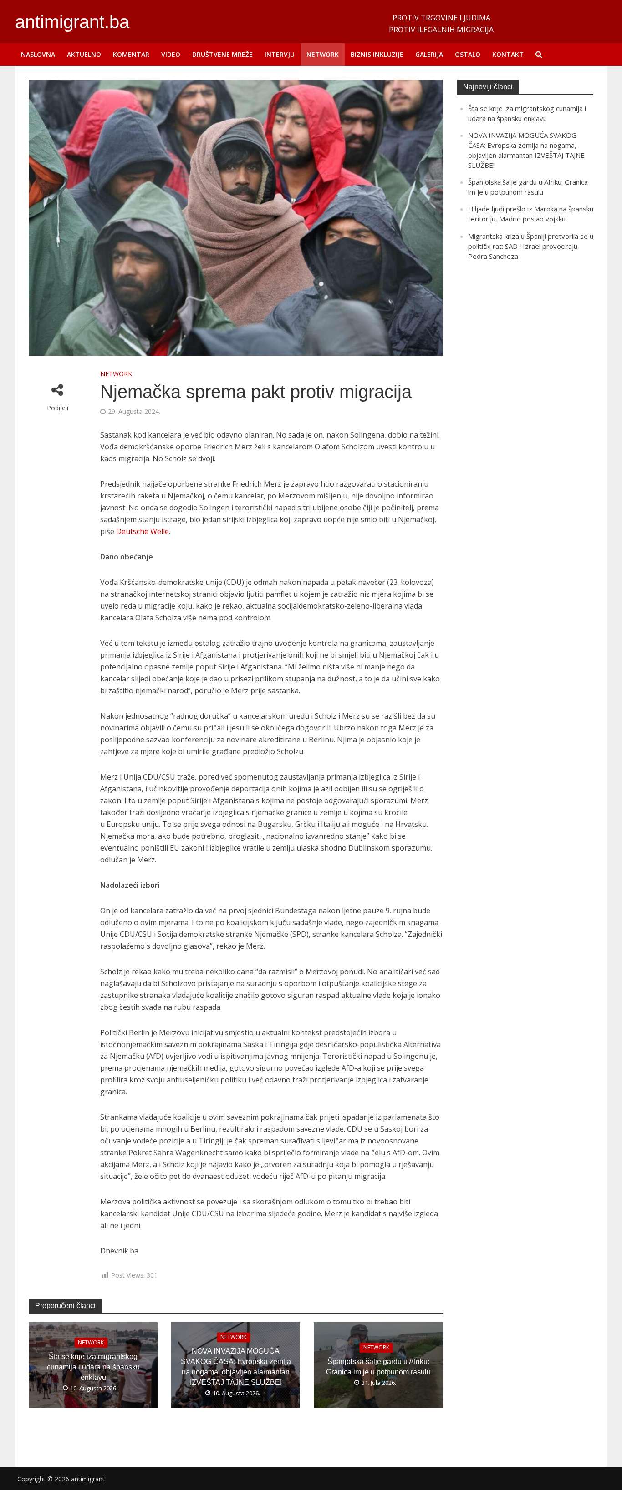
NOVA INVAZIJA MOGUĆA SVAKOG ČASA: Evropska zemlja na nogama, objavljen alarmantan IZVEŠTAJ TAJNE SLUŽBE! (236, 1366)
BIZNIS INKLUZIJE (377, 54)
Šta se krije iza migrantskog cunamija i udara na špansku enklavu (93, 1367)
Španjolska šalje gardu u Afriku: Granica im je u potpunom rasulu (378, 1367)
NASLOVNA (38, 54)
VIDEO (170, 54)
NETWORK (322, 54)
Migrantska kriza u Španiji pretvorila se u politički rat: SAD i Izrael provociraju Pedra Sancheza (530, 246)
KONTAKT (508, 54)
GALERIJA (429, 54)
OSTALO (467, 54)
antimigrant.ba (72, 22)
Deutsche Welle (142, 531)
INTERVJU (280, 54)
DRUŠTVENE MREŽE (222, 54)
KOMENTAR (131, 54)
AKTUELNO (84, 54)
